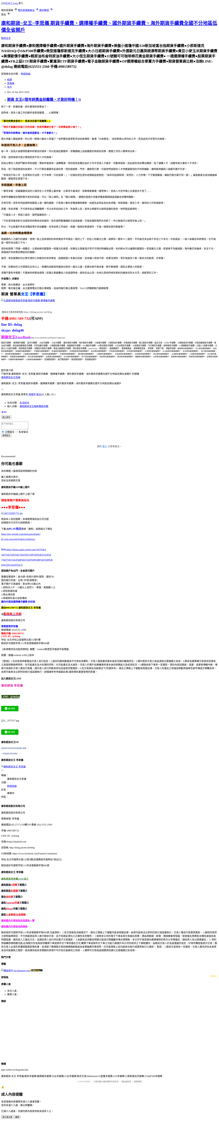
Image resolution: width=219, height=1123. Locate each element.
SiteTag (213, 975)
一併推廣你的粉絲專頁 (9, 754)
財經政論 (25, 74)
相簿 (9, 79)
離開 (17, 1117)
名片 (9, 87)
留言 (38, 394)
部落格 (10, 83)
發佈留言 (6, 435)
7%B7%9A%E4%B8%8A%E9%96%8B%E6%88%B (27, 560)
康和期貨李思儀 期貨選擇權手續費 (13, 748)
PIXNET (87, 1081)
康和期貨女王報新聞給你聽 (34, 406)
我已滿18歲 (7, 1117)
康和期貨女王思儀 (10, 377)
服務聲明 (138, 1081)
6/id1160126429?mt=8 (11, 565)
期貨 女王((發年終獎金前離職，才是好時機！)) (44, 99)
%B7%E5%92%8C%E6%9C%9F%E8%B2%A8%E (26, 555)
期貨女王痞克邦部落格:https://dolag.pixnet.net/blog (27, 312)
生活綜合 (24, 402)
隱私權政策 (126, 1081)
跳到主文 (6, 38)
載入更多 (6, 417)
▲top (4, 411)
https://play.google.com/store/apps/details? (21, 534)
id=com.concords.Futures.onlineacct (18, 539)
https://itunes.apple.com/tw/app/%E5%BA (26, 549)
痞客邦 (32, 394)
